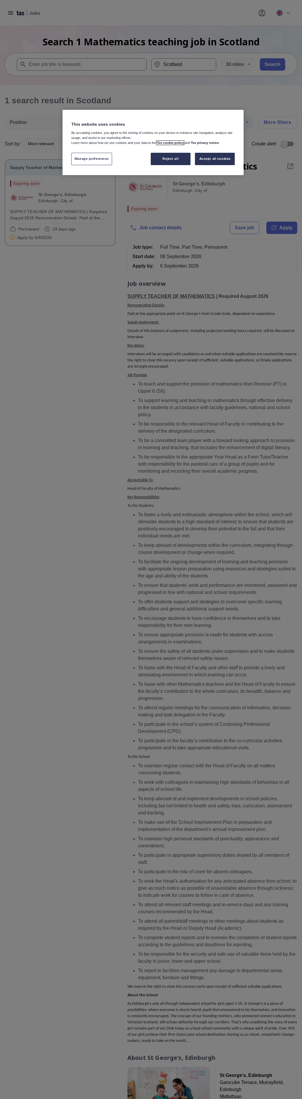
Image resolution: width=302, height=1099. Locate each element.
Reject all (170, 158)
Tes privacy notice (205, 143)
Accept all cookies (215, 158)
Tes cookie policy (170, 143)
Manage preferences (92, 158)
